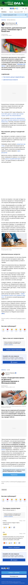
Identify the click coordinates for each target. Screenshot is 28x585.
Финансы (3, 11)
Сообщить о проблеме (14, 572)
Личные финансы (11, 19)
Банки (8, 369)
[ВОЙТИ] (26, 8)
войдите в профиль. (8, 344)
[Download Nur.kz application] (14, 3)
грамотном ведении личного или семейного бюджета (13, 295)
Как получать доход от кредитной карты (14, 77)
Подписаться (14, 474)
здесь (3, 313)
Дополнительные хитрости (10, 79)
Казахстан (4, 489)
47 (3, 501)
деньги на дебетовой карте (13, 158)
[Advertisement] (14, 93)
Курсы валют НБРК (18, 11)
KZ (23, 8)
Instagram (15, 362)
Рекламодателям (14, 576)
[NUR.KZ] (14, 9)
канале (3, 449)
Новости (11, 11)
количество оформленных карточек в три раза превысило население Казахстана (13, 120)
